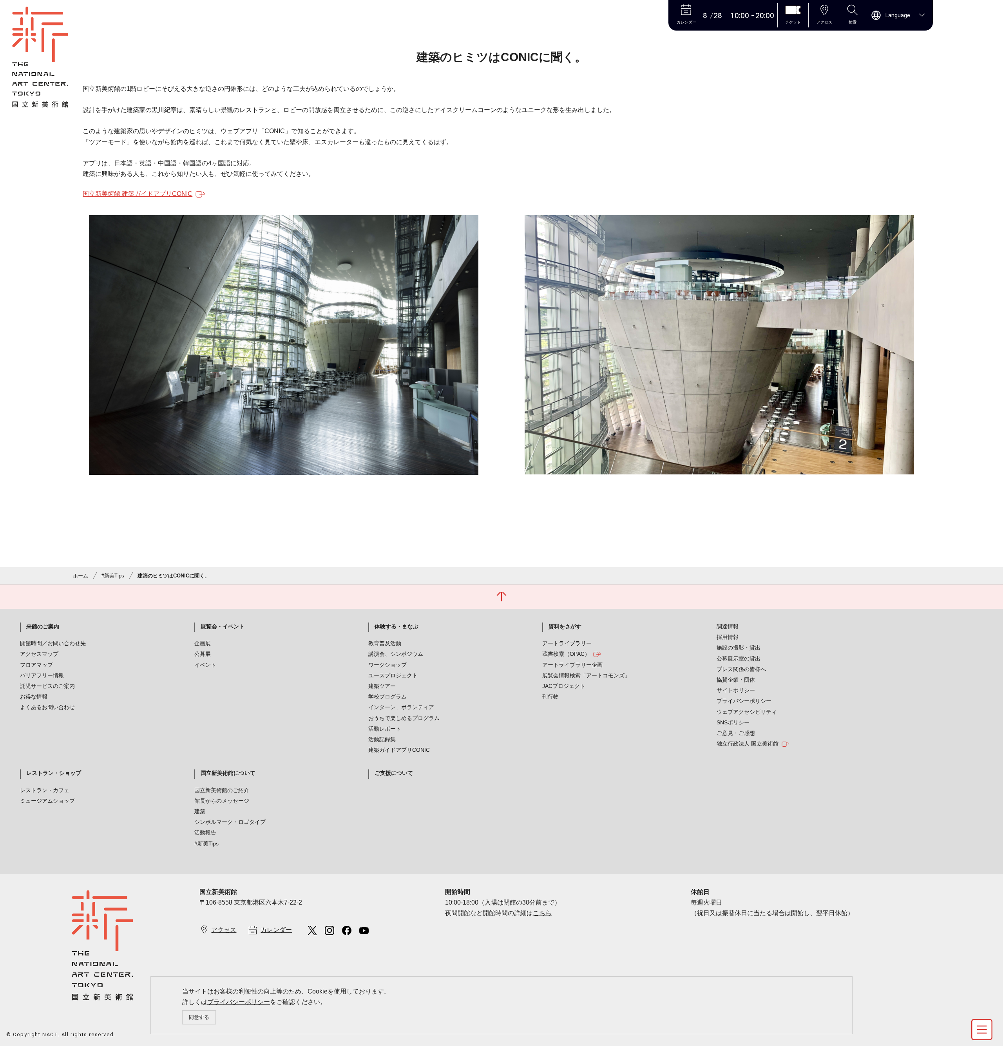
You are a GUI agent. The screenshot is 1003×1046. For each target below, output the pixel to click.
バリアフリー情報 (42, 675)
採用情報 (728, 637)
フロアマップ (36, 665)
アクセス (223, 930)
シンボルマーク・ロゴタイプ (230, 822)
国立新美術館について (228, 773)
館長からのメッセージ (221, 801)
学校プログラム (387, 696)
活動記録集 (382, 739)
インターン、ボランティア (401, 707)
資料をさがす (565, 626)
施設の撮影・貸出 (738, 647)
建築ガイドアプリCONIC (399, 750)
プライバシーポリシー (238, 1002)
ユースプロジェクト (393, 675)
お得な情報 (33, 696)
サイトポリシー (736, 690)
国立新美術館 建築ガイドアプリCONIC (137, 193)
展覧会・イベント (222, 626)
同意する (199, 1017)
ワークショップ (387, 665)
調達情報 (728, 626)
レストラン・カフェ (44, 790)
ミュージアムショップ (47, 801)
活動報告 (205, 832)
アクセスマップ (39, 654)
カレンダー (276, 930)
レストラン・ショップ (53, 773)
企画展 (202, 643)
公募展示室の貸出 (738, 658)
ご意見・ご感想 (736, 733)
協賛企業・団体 (736, 680)
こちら (542, 913)
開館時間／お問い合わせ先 (53, 643)
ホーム (80, 576)
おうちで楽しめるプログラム (404, 718)
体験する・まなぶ (396, 626)
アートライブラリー (567, 643)
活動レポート (384, 729)
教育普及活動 (384, 643)
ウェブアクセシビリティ (747, 712)
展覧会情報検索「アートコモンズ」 (586, 675)
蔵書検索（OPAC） (566, 654)
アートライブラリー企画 (572, 665)
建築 (199, 811)
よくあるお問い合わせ (47, 707)
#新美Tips (112, 576)
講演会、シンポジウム (395, 654)
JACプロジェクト (563, 686)
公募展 (202, 654)
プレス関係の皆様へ (741, 669)
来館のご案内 (42, 626)
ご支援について (394, 773)
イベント (205, 665)
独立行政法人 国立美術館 (748, 743)
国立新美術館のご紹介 (221, 790)
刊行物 (550, 696)
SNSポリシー (733, 722)
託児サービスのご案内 (47, 686)
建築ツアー (382, 686)
